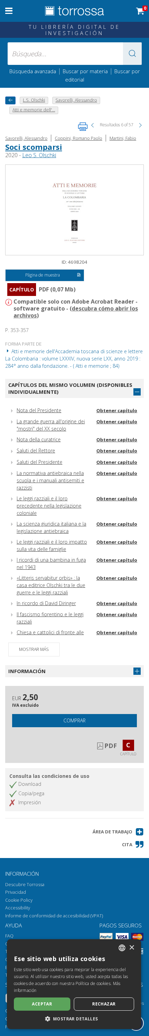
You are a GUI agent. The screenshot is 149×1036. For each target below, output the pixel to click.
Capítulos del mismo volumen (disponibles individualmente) (70, 388)
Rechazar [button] (103, 1004)
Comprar (74, 720)
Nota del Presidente (39, 410)
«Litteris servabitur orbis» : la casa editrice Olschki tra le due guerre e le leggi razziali (51, 585)
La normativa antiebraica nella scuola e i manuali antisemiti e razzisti (50, 480)
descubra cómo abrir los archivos (76, 312)
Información (27, 671)
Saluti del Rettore (36, 450)
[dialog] (74, 984)
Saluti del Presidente (39, 462)
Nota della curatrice (39, 439)
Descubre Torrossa (24, 885)
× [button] (131, 947)
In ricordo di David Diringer (46, 603)
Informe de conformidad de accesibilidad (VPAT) (54, 916)
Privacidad (15, 892)
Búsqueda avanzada (32, 71)
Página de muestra (42, 275)
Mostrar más (34, 649)
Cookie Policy (19, 900)
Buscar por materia (85, 71)
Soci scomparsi (33, 147)
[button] (132, 53)
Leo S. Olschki (39, 155)
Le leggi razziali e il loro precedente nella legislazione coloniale (49, 505)
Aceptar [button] (42, 1004)
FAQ (9, 936)
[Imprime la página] (83, 126)
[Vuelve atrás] (10, 100)
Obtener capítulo (116, 410)
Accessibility (17, 908)
